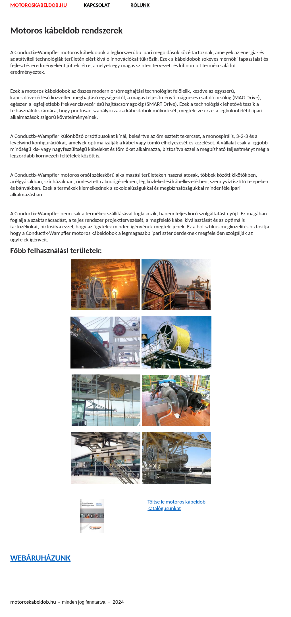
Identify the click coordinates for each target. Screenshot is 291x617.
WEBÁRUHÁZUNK (40, 558)
